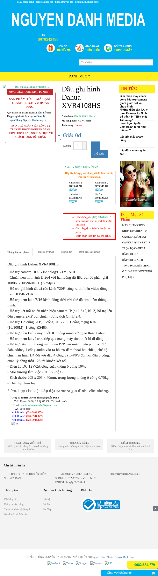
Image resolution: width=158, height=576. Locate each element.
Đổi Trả (46, 504)
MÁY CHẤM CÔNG (133, 225)
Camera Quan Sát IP (136, 242)
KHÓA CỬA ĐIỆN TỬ (134, 231)
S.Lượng (67, 145)
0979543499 (48, 39)
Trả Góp (99, 153)
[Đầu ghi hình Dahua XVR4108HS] (30, 87)
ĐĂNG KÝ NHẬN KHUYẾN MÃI (81, 167)
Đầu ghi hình (131, 254)
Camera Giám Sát (134, 236)
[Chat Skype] (47, 412)
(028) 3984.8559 (100, 217)
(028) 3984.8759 (34, 416)
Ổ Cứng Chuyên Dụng (137, 271)
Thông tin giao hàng (13, 504)
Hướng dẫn (66, 251)
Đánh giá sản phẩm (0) (90, 251)
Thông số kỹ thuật (45, 251)
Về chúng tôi (10, 499)
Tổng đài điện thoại (136, 265)
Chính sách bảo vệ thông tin (17, 509)
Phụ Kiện (128, 277)
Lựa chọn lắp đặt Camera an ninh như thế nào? (133, 127)
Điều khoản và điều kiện (16, 514)
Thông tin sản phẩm (18, 252)
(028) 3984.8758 (34, 419)
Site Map (47, 509)
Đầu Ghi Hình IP (132, 259)
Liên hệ (135, 473)
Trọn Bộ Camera (133, 248)
